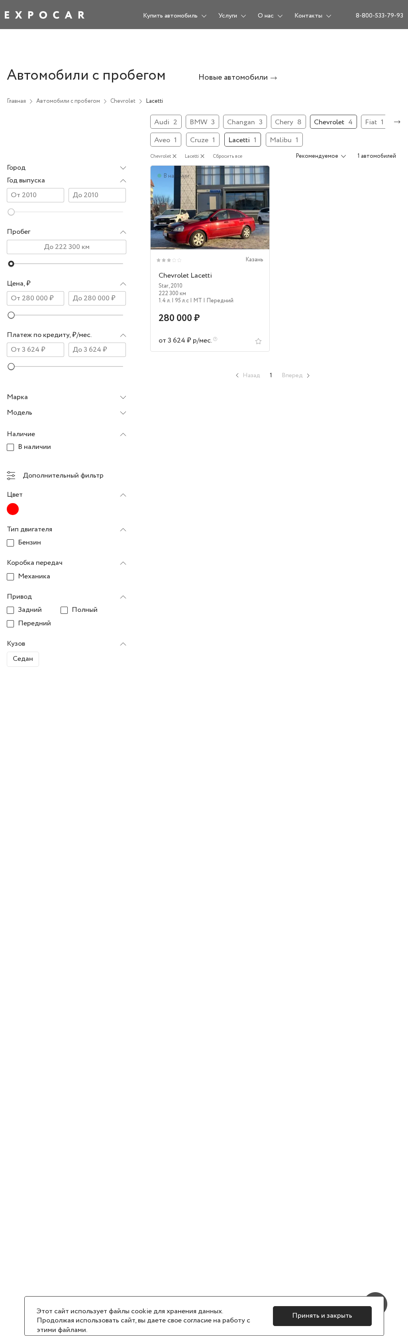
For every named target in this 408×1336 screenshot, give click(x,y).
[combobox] (66, 168)
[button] (66, 180)
